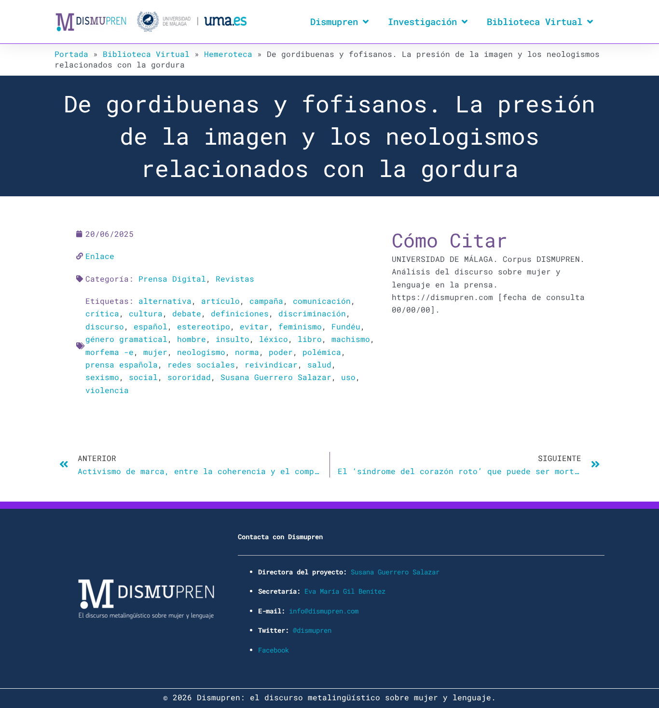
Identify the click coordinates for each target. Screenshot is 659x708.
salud (319, 364)
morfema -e (109, 352)
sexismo (102, 377)
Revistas (235, 278)
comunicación (322, 301)
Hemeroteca (228, 54)
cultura (146, 313)
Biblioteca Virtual (534, 21)
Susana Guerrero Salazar (275, 377)
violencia (107, 390)
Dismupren (334, 21)
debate (186, 313)
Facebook (273, 649)
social (143, 377)
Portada (71, 54)
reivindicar (271, 364)
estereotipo (203, 326)
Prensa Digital (172, 278)
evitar (254, 326)
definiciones (240, 313)
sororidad (189, 377)
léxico (273, 339)
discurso (104, 326)
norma (247, 352)
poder (281, 352)
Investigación (422, 21)
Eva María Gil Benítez (344, 591)
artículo (220, 301)
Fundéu (345, 326)
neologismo (201, 352)
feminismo (300, 326)
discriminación (312, 313)
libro (310, 339)
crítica (102, 313)
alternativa (165, 301)
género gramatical (126, 339)
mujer (155, 352)
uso (348, 377)
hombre (191, 339)
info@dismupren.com (323, 610)
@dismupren (312, 630)
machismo (350, 339)
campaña (266, 301)
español (150, 326)
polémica (321, 352)
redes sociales (201, 364)
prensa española (121, 364)
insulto (232, 339)
